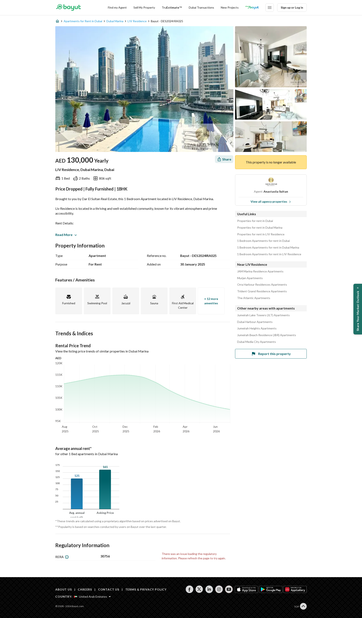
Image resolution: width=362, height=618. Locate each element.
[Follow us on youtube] (229, 589)
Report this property (274, 354)
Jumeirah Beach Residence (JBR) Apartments (266, 335)
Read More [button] (63, 235)
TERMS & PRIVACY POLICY (146, 589)
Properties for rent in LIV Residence (260, 234)
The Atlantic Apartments (253, 298)
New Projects (230, 7)
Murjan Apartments (250, 278)
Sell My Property (144, 7)
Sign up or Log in (292, 7)
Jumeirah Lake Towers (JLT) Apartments (263, 315)
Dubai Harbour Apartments (255, 322)
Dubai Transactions (201, 7)
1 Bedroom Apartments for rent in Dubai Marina (268, 247)
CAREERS (85, 589)
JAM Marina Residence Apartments (260, 271)
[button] (357, 309)
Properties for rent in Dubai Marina (259, 227)
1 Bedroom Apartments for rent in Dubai (263, 240)
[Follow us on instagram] (219, 589)
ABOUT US (63, 589)
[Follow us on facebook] (189, 589)
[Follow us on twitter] (199, 589)
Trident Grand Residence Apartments (262, 291)
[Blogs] (252, 7)
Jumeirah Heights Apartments (257, 328)
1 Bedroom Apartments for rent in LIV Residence (269, 254)
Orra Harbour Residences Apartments (262, 284)
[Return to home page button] (68, 7)
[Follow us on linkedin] (209, 589)
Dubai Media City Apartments (256, 341)
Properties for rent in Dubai (255, 221)
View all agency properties (269, 201)
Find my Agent (117, 7)
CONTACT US (108, 589)
